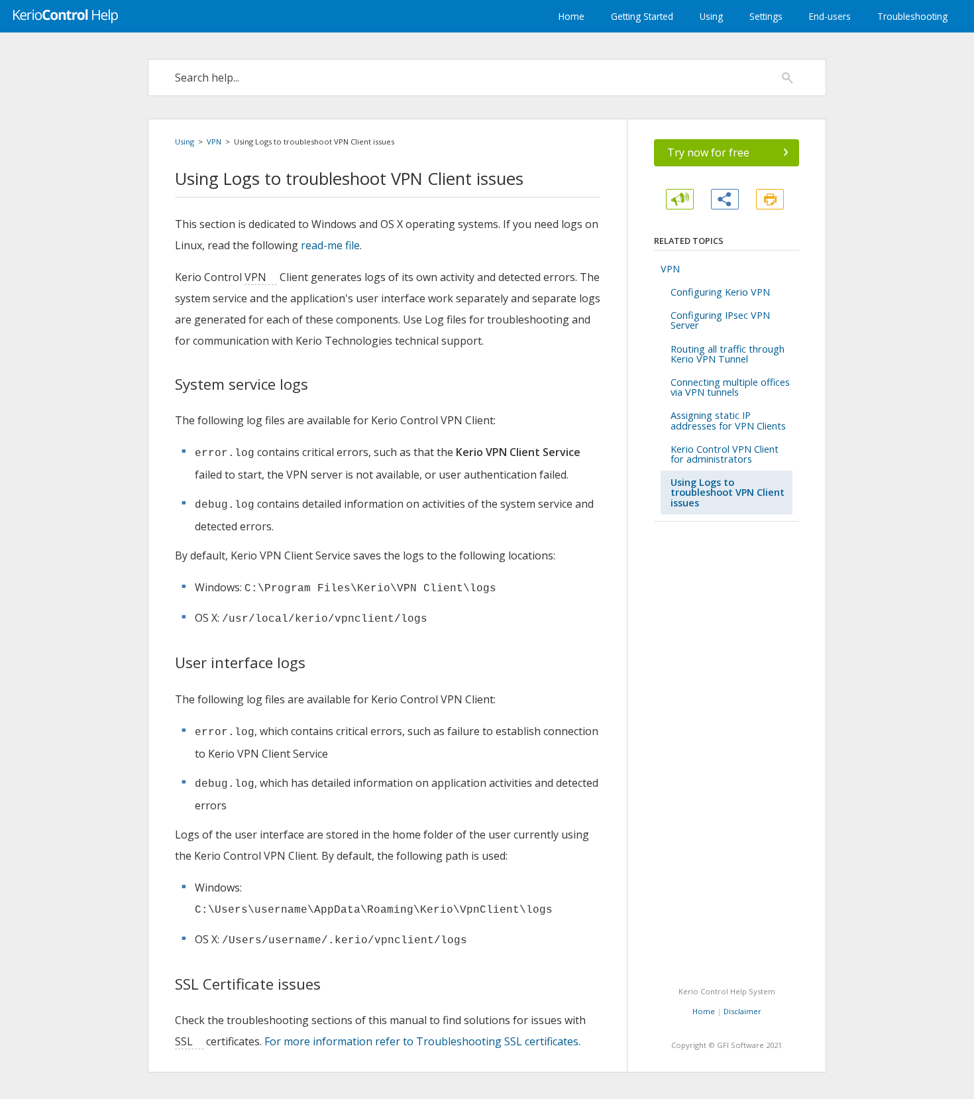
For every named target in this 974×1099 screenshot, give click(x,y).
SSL (184, 1041)
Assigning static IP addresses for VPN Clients (728, 420)
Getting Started (642, 16)
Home (571, 16)
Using (711, 16)
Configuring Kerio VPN (720, 292)
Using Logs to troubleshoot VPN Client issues (728, 492)
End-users (830, 16)
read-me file (330, 245)
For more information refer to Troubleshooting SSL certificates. (422, 1041)
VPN (214, 141)
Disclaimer (742, 1011)
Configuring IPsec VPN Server (720, 320)
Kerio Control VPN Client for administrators (725, 454)
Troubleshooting (912, 16)
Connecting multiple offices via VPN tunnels (730, 387)
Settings (766, 16)
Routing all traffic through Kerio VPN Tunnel (728, 354)
